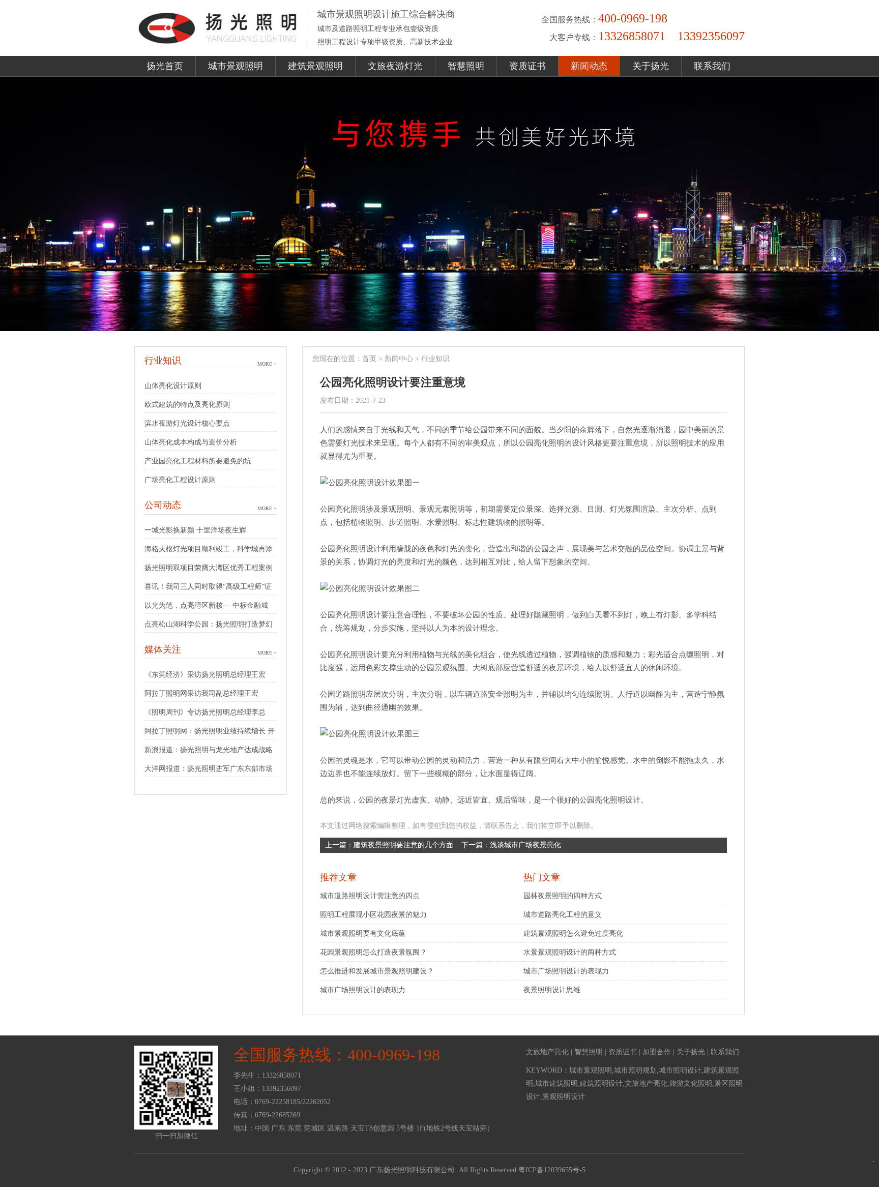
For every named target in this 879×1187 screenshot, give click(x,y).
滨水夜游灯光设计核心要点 (187, 423)
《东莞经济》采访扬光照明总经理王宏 (205, 674)
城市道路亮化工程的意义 (562, 914)
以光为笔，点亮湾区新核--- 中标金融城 (206, 605)
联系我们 (712, 66)
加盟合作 (656, 1052)
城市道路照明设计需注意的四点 (370, 896)
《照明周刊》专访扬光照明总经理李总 (205, 712)
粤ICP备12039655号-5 (551, 1170)
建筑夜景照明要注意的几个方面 (403, 845)
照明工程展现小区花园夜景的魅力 (373, 914)
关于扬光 (650, 66)
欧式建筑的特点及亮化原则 (187, 404)
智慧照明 (466, 66)
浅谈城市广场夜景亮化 (525, 845)
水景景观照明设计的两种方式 (569, 952)
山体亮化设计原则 (172, 386)
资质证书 (527, 66)
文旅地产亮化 (547, 1052)
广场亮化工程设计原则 (180, 480)
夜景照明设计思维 (551, 990)
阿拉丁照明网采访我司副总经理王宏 (201, 693)
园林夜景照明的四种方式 (562, 896)
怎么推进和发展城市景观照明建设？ (377, 971)
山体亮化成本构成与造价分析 (190, 442)
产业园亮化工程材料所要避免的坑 (197, 461)
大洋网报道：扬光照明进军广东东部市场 (208, 769)
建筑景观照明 (315, 66)
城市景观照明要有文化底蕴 (362, 933)
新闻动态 (589, 66)
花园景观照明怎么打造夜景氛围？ (373, 952)
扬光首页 (164, 66)
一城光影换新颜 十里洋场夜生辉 (195, 530)
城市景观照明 (235, 66)
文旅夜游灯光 (395, 66)
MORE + (267, 364)
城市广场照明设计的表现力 (362, 990)
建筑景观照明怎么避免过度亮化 (573, 933)
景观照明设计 (563, 1097)
